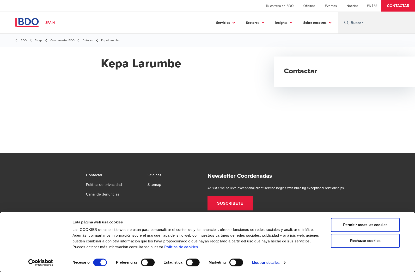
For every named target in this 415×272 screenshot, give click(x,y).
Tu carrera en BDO (280, 5)
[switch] (148, 262)
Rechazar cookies (365, 241)
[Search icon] (346, 22)
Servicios (223, 22)
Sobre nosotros (315, 22)
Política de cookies (181, 247)
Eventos (331, 5)
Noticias (352, 5)
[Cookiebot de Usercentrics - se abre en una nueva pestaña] (41, 262)
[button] (398, 6)
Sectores (252, 22)
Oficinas (309, 5)
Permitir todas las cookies (365, 225)
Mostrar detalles (266, 262)
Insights (281, 22)
